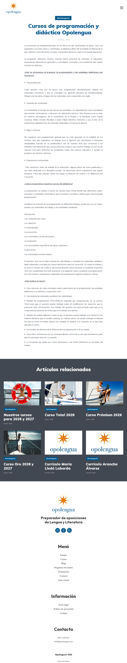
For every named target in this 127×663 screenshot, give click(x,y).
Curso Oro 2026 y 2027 (19, 466)
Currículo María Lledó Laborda (58, 466)
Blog (63, 563)
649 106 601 (63, 637)
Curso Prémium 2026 (104, 415)
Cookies (63, 613)
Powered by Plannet (63, 661)
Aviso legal (63, 605)
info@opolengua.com (63, 641)
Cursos (63, 559)
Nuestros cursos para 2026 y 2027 (19, 417)
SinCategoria (63, 18)
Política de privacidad (63, 609)
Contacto (64, 576)
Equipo (63, 555)
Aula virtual (63, 580)
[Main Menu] (122, 8)
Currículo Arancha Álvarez (102, 466)
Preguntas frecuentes (63, 567)
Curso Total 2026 (60, 415)
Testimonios (63, 571)
